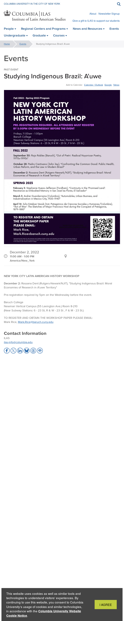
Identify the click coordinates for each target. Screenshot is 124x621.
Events (23, 44)
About (92, 13)
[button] (7, 351)
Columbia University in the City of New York (32, 3)
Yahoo (116, 84)
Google (108, 84)
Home (7, 44)
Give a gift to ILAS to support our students (96, 21)
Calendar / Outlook (93, 84)
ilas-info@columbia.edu (18, 342)
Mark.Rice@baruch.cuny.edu (35, 322)
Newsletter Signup (109, 13)
